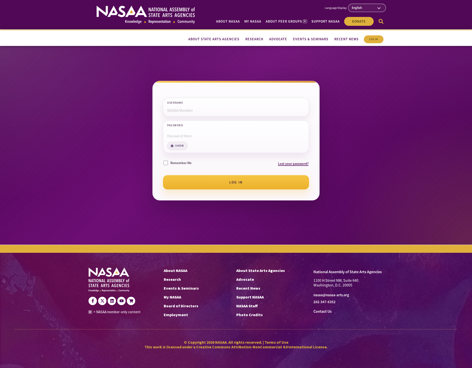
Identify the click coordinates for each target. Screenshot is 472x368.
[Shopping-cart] (131, 301)
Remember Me (181, 163)
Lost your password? (293, 163)
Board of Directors (181, 305)
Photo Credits (249, 314)
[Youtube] (121, 301)
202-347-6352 (324, 301)
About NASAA (228, 21)
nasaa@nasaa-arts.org (331, 295)
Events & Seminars (181, 288)
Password (175, 125)
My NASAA (252, 21)
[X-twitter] (102, 301)
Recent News (248, 288)
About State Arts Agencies (260, 270)
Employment (176, 314)
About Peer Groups (286, 21)
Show (179, 145)
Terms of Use (276, 342)
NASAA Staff (247, 305)
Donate (359, 21)
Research (172, 279)
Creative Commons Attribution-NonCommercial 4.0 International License (261, 346)
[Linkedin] (112, 301)
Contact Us (322, 311)
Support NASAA (325, 21)
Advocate (245, 279)
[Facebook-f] (92, 301)
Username (175, 102)
